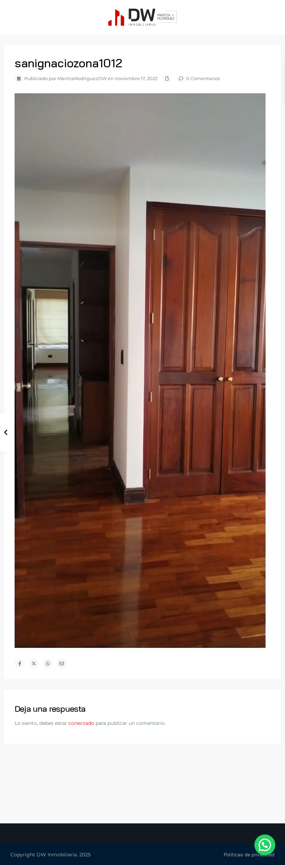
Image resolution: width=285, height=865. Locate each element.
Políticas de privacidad (249, 854)
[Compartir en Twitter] (33, 663)
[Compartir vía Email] (61, 663)
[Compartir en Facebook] (20, 663)
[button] (264, 844)
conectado (81, 723)
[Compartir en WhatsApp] (47, 663)
